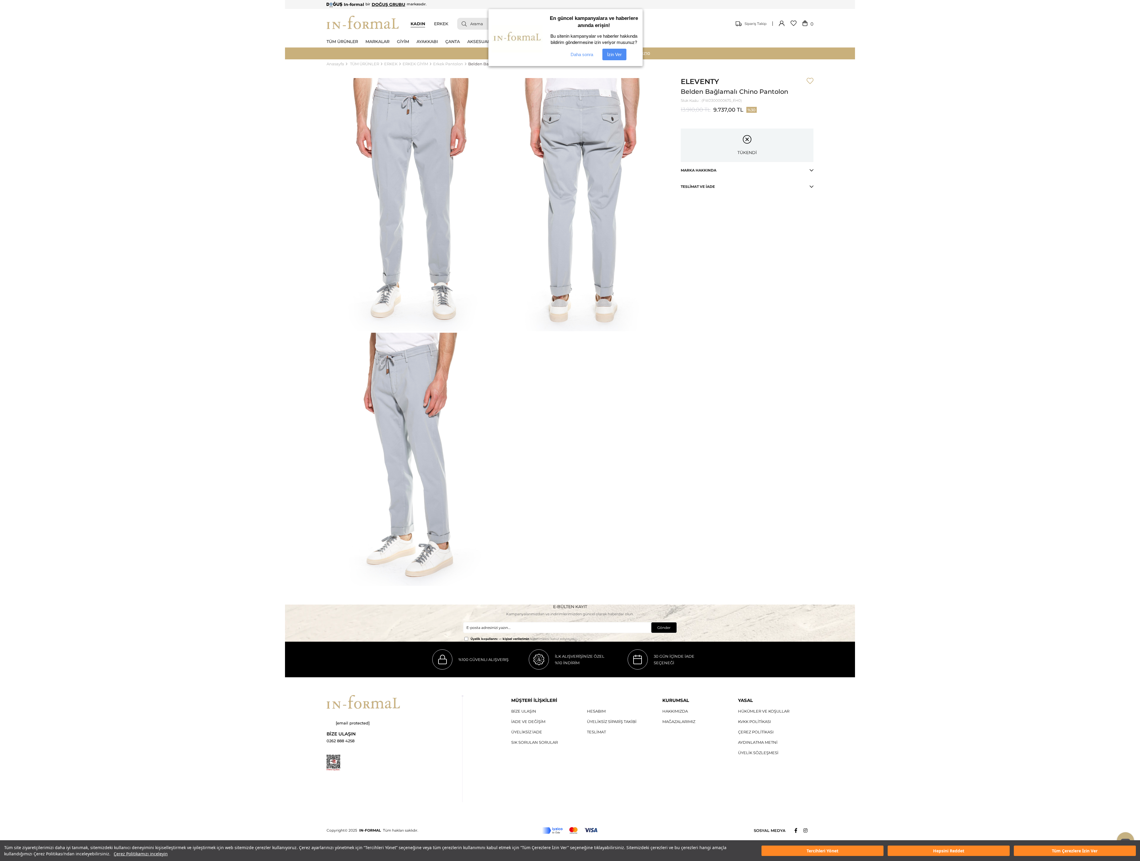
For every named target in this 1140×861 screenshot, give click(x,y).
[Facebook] (798, 830)
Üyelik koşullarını (484, 639)
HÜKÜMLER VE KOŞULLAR (763, 711)
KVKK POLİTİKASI (754, 721)
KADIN (418, 23)
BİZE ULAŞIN (523, 711)
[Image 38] (363, 702)
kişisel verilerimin (516, 639)
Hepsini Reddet (948, 851)
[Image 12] (333, 763)
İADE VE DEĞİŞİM (528, 721)
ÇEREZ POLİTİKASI (756, 732)
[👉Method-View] (570, 830)
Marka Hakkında (698, 170)
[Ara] (462, 24)
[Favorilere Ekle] (810, 81)
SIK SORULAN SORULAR (534, 742)
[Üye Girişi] (782, 23)
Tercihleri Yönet (822, 851)
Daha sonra (582, 54)
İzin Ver (614, 54)
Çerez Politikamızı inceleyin (141, 854)
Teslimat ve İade (698, 186)
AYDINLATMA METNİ (758, 742)
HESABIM (596, 711)
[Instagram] (808, 830)
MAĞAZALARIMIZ (678, 721)
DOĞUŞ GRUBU (388, 4)
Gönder (664, 627)
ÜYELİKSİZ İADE (526, 732)
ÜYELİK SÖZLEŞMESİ (758, 752)
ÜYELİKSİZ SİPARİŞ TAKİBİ (611, 721)
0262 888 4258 (340, 741)
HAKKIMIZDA (675, 711)
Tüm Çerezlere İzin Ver (1075, 851)
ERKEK (441, 23)
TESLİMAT (596, 732)
